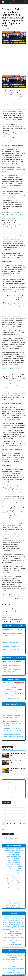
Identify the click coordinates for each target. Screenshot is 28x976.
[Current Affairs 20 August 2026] (5, 770)
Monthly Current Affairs (13, 797)
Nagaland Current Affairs (13, 887)
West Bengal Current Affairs (13, 907)
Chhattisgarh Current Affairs (13, 856)
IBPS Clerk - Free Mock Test (12, 646)
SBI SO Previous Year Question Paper (14, 920)
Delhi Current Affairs (13, 858)
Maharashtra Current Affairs (13, 877)
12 (10, 818)
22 (20, 821)
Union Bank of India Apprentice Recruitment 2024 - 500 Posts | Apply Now (13, 723)
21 (17, 821)
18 (7, 821)
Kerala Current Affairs (13, 875)
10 (3, 818)
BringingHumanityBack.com (11, 838)
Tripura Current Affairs (14, 901)
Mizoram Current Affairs (13, 885)
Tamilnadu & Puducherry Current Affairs (13, 897)
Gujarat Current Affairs (13, 862)
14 (17, 818)
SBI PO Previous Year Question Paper (14, 916)
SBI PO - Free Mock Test (11, 642)
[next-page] (5, 776)
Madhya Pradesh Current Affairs (13, 879)
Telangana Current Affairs (14, 899)
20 (14, 821)
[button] (2, 2)
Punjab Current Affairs (14, 891)
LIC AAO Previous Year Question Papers (13, 953)
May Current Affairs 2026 (13, 791)
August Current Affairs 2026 (13, 785)
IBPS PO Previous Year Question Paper (13, 922)
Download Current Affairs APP (12, 661)
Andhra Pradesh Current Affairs (13, 848)
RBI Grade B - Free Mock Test (12, 650)
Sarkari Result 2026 (13, 698)
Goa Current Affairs (13, 860)
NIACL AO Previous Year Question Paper (13, 974)
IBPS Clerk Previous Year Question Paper (14, 924)
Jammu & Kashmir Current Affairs (14, 868)
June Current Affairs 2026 (13, 789)
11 (7, 818)
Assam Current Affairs (14, 852)
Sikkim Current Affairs (14, 895)
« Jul (3, 829)
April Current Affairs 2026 (13, 793)
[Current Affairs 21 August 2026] (5, 762)
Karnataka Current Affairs (14, 873)
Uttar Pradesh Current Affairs (14, 903)
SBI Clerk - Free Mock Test (11, 639)
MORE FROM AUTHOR (7, 749)
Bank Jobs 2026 (13, 682)
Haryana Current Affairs (13, 864)
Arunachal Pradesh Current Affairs (13, 850)
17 (3, 821)
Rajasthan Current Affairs (13, 893)
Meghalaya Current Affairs (14, 883)
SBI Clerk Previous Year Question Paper (13, 918)
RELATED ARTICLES (7, 747)
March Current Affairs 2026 (13, 795)
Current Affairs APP (13, 781)
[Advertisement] (14, 60)
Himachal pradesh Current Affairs (14, 866)
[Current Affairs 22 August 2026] (5, 755)
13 (14, 818)
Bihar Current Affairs (13, 854)
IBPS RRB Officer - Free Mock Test (13, 630)
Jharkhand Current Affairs (14, 870)
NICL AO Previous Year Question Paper (13, 963)
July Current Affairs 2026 (13, 787)
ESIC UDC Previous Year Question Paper (13, 972)
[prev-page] (3, 776)
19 (10, 821)
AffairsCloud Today (13, 783)
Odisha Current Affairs (14, 889)
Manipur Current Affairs (13, 881)
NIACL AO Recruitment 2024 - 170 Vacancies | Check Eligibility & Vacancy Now (13, 710)
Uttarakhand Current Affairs (13, 905)
